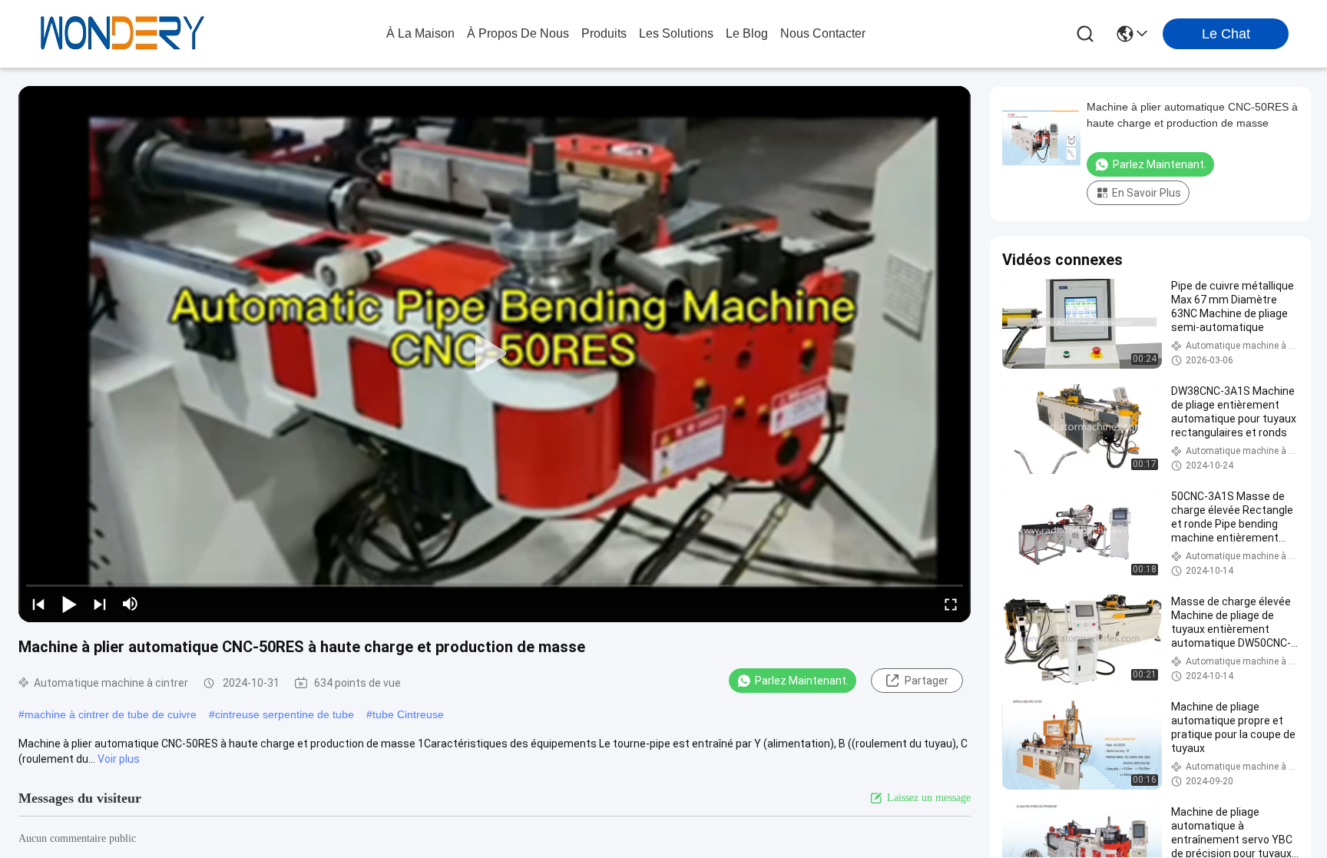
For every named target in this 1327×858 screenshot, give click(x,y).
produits (604, 33)
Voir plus (119, 759)
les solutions (676, 33)
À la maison (420, 33)
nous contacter (822, 33)
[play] (494, 354)
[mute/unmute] (130, 603)
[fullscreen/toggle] (950, 603)
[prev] (38, 603)
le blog (747, 33)
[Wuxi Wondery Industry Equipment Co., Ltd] (122, 34)
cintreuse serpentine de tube (284, 714)
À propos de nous (518, 33)
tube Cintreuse (408, 714)
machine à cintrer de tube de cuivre (111, 714)
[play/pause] (69, 603)
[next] (99, 603)
